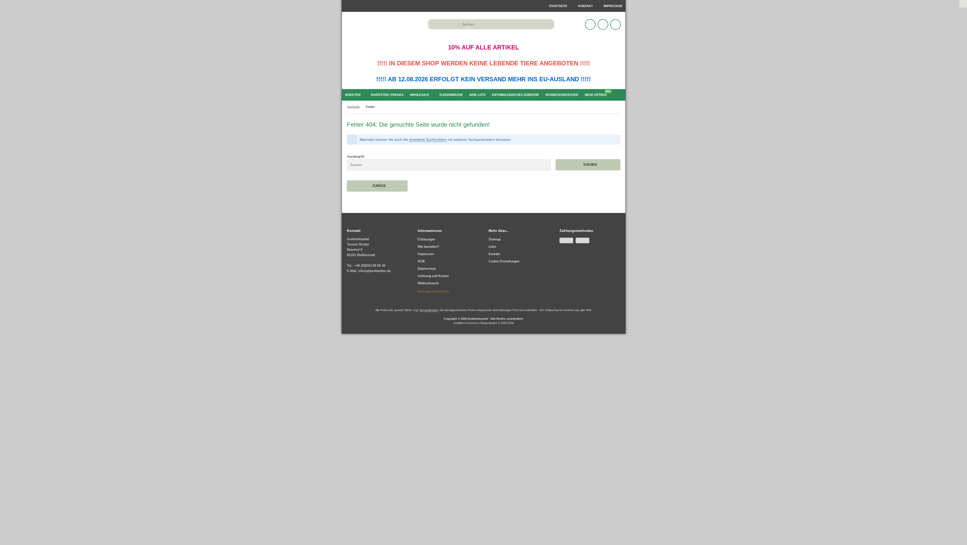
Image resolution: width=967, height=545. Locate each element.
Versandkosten (429, 310)
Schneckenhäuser (561, 95)
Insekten (353, 95)
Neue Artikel (597, 94)
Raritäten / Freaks (387, 95)
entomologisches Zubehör (515, 95)
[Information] (541, 24)
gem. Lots (477, 95)
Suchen (588, 165)
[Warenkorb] (603, 24)
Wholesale (419, 95)
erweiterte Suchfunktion (428, 140)
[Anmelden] (590, 24)
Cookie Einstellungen (504, 261)
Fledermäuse (451, 95)
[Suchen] (549, 24)
